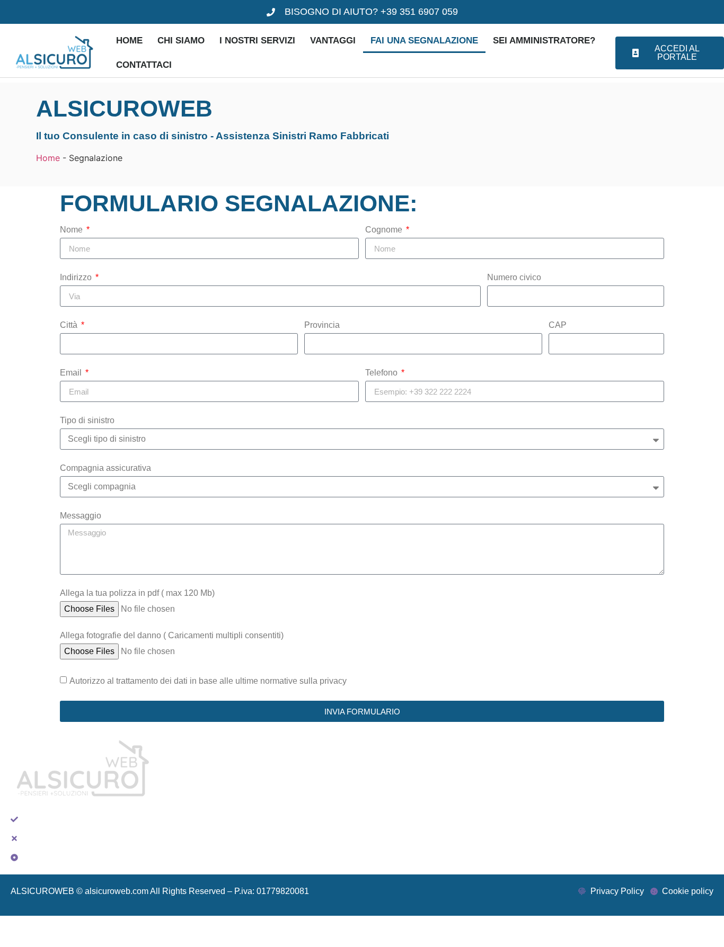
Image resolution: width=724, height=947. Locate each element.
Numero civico (514, 277)
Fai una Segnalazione (424, 40)
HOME (129, 40)
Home (48, 158)
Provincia (322, 325)
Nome (72, 230)
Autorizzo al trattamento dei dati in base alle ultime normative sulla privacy (208, 680)
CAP (558, 325)
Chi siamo (181, 40)
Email (72, 373)
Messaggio (80, 516)
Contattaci (144, 65)
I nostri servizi (257, 40)
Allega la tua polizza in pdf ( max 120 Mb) (137, 593)
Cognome (384, 230)
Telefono (382, 373)
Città (70, 325)
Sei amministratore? (544, 40)
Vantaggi (333, 40)
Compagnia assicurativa (105, 468)
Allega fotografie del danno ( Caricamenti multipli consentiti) (172, 635)
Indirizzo (77, 277)
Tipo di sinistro (87, 420)
